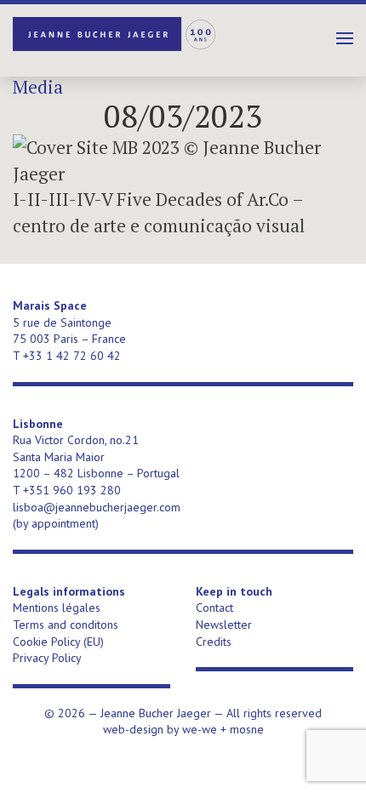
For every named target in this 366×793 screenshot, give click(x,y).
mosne (247, 729)
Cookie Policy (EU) (58, 641)
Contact (214, 607)
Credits (214, 641)
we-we (199, 729)
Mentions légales (56, 607)
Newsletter (224, 624)
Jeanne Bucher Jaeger (115, 34)
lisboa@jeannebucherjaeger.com (96, 507)
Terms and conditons (65, 624)
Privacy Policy (47, 657)
